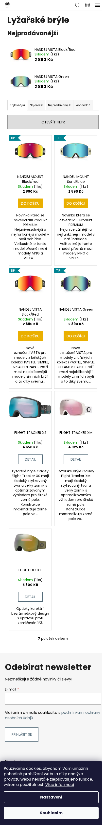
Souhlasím (51, 813)
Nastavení (51, 797)
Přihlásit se (22, 734)
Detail (30, 459)
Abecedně (83, 105)
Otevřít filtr (53, 122)
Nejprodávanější (59, 105)
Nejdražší (36, 105)
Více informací (59, 784)
